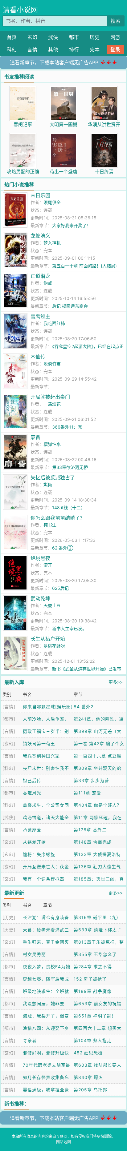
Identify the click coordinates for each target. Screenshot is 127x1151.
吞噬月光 (32, 792)
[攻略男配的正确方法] (22, 136)
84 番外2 (83, 706)
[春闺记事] (22, 89)
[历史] (8, 917)
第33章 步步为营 (91, 780)
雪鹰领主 (40, 316)
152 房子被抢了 (90, 978)
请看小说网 (20, 10)
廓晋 (35, 437)
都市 (74, 37)
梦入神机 (52, 242)
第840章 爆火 (88, 1077)
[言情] (8, 706)
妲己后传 (32, 780)
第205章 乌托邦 (90, 1089)
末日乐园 (40, 195)
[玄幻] (8, 743)
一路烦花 (52, 403)
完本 (95, 49)
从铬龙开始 (34, 842)
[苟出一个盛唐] (63, 136)
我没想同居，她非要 (43, 1003)
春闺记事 (23, 124)
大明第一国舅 (63, 124)
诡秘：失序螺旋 (39, 854)
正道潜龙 (40, 276)
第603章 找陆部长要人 (97, 1065)
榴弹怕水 (52, 444)
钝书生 (49, 524)
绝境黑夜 (40, 558)
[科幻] (8, 768)
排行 (74, 49)
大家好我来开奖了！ (71, 225)
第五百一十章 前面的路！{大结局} (84, 265)
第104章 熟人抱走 (93, 1040)
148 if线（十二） (68, 507)
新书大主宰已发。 (69, 628)
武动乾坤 (40, 598)
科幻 (12, 49)
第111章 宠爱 (87, 792)
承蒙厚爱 (32, 829)
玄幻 (32, 37)
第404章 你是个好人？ (97, 805)
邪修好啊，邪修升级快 (46, 1052)
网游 (115, 37)
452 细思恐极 (88, 1052)
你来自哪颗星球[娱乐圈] (48, 706)
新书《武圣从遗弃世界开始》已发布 (86, 668)
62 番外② (62, 547)
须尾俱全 (52, 202)
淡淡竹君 (52, 363)
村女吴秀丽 (34, 954)
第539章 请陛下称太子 (97, 929)
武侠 (53, 37)
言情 (32, 49)
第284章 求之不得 (93, 966)
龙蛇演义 (40, 236)
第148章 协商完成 (93, 842)
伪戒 (47, 283)
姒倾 (47, 484)
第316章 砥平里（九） (97, 917)
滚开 (47, 565)
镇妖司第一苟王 (39, 743)
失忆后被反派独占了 (53, 477)
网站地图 (63, 1142)
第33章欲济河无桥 (70, 467)
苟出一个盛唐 (63, 171)
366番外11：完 (67, 427)
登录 (115, 49)
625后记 (60, 588)
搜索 (116, 21)
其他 (53, 49)
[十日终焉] (104, 136)
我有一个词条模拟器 (43, 878)
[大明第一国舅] (63, 89)
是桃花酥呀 (54, 645)
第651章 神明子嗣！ (95, 1015)
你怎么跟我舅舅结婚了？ (58, 518)
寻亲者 (30, 1040)
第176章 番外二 (90, 829)
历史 (95, 37)
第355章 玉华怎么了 (95, 954)
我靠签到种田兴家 (41, 755)
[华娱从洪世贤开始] (104, 89)
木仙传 (38, 357)
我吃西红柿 (54, 323)
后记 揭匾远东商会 (70, 306)
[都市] (8, 718)
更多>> (116, 682)
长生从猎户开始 (48, 639)
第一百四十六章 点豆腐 (97, 755)
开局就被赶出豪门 (50, 397)
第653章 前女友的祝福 (97, 1003)
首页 (12, 37)
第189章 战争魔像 (93, 991)
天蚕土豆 (52, 605)
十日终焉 (104, 171)
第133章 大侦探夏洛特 (97, 854)
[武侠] (8, 817)
